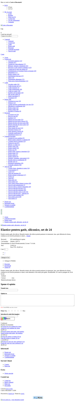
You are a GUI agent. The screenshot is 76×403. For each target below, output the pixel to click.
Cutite (10, 44)
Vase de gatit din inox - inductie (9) (18, 193)
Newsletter (7, 385)
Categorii (7, 39)
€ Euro (10, 7)
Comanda (11, 22)
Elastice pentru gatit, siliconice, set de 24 (16, 222)
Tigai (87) (11, 178)
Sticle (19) (11, 77)
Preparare (11, 48)
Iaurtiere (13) (12, 118)
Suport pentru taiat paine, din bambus (12, 333)
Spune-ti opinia (20, 239)
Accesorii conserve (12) (15, 61)
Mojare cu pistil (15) (14, 145)
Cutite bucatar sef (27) (14, 86)
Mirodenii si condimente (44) (16, 106)
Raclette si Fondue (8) (14, 111)
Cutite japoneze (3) (13, 87)
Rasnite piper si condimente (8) (17, 160)
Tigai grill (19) (12, 180)
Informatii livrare (9, 203)
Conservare (11, 43)
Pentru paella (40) (13, 109)
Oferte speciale (8, 373)
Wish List (7, 384)
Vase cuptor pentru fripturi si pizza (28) (19, 183)
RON (6, 5)
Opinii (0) (7, 267)
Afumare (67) (12, 62)
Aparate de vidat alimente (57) (17, 64)
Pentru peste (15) (13, 153)
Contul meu (11, 18)
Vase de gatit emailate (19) (16, 195)
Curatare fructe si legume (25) (17, 141)
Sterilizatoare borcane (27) (16, 76)
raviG (22, 393)
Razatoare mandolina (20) (15, 163)
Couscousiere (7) (13, 170)
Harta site (7, 366)
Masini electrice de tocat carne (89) (18, 123)
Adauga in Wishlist (10, 261)
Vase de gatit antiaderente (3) (16, 185)
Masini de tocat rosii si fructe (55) (18, 121)
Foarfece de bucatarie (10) (15, 93)
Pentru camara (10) (13, 74)
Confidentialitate (9, 206)
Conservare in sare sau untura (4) (17, 69)
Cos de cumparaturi (14, 20)
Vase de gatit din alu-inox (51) (17, 188)
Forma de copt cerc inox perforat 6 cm (12, 343)
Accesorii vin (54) (13, 114)
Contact (6, 364)
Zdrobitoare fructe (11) (14, 134)
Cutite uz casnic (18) (14, 91)
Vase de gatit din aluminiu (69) (17, 190)
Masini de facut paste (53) (15, 119)
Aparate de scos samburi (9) (16, 138)
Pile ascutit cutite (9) (14, 94)
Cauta (2, 54)
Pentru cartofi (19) (13, 148)
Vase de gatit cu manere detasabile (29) (19, 187)
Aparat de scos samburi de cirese (10, 328)
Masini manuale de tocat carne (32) (18, 124)
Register (10, 15)
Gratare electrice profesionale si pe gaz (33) (20, 104)
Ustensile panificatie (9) (15, 133)
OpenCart (11, 393)
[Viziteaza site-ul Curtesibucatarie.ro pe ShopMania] (38, 397)
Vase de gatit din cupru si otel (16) (18, 192)
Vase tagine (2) (12, 198)
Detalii (28, 236)
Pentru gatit (11, 46)
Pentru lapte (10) (13, 126)
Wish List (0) (12, 17)
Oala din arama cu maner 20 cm (10, 338)
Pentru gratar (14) (13, 108)
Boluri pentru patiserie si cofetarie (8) (19, 140)
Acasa (6, 57)
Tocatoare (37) (12, 98)
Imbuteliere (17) (13, 72)
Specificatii (7, 265)
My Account (8, 12)
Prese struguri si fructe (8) (15, 131)
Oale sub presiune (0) (14, 173)
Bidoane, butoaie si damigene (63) (18, 66)
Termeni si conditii (9, 205)
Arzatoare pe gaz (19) (14, 101)
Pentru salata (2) (13, 155)
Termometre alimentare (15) (16, 79)
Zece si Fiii (9, 389)
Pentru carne (8, 220)
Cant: (2, 249)
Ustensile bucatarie (13, 49)
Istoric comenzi (8, 382)
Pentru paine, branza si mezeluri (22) (19, 151)
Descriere (7, 264)
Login (10, 13)
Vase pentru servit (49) (14, 197)
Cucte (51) (11, 171)
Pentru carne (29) (13, 146)
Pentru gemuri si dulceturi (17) (17, 175)
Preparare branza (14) (14, 129)
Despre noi (7, 201)
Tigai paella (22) (13, 181)
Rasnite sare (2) (12, 161)
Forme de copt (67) (13, 143)
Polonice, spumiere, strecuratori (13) (18, 158)
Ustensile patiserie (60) (15, 165)
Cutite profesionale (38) (15, 89)
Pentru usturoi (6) (13, 156)
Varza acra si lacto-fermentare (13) (18, 81)
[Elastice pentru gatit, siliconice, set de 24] (13, 225)
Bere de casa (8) (13, 116)
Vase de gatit (12, 51)
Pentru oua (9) (12, 150)
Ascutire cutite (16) (13, 84)
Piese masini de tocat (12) (15, 128)
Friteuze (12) (12, 103)
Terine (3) (11, 176)
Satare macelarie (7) (14, 96)
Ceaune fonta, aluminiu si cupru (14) (19, 168)
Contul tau (7, 380)
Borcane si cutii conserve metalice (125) (20, 67)
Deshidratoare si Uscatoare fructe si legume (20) (22, 71)
